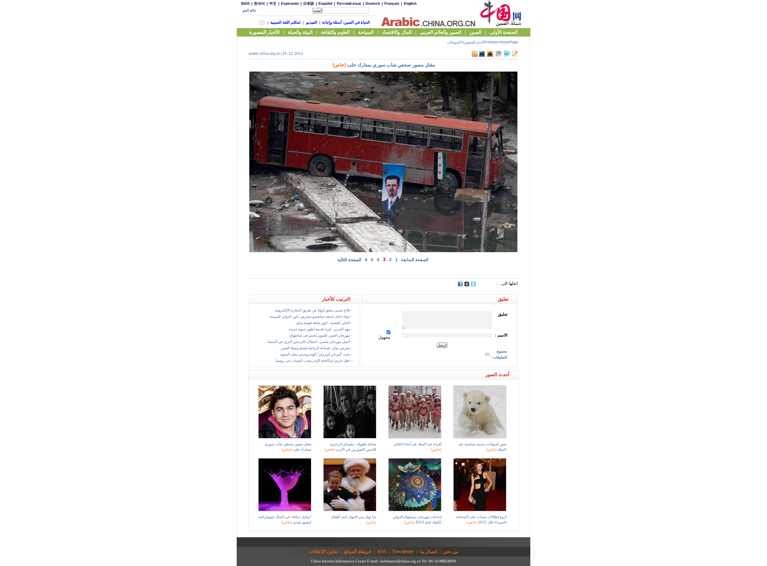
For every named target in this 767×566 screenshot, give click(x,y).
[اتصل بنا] (514, 55)
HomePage (509, 42)
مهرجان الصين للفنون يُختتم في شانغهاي (319, 335)
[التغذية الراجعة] (482, 55)
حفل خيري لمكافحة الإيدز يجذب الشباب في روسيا (313, 360)
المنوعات (454, 42)
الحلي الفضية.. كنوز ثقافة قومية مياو (323, 323)
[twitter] (473, 285)
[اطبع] (490, 55)
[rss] (475, 55)
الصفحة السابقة (414, 259)
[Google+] (466, 285)
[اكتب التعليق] (507, 55)
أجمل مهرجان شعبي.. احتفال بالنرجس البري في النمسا (309, 342)
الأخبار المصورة (474, 42)
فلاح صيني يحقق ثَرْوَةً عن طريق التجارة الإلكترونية (312, 310)
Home (493, 42)
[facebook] (460, 284)
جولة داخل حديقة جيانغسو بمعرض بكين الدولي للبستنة (310, 316)
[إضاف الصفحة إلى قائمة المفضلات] (499, 55)
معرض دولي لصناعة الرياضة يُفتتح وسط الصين (315, 348)
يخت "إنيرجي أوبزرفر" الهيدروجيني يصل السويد (315, 354)
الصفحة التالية (349, 259)
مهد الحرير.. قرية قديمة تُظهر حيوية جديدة (319, 329)
